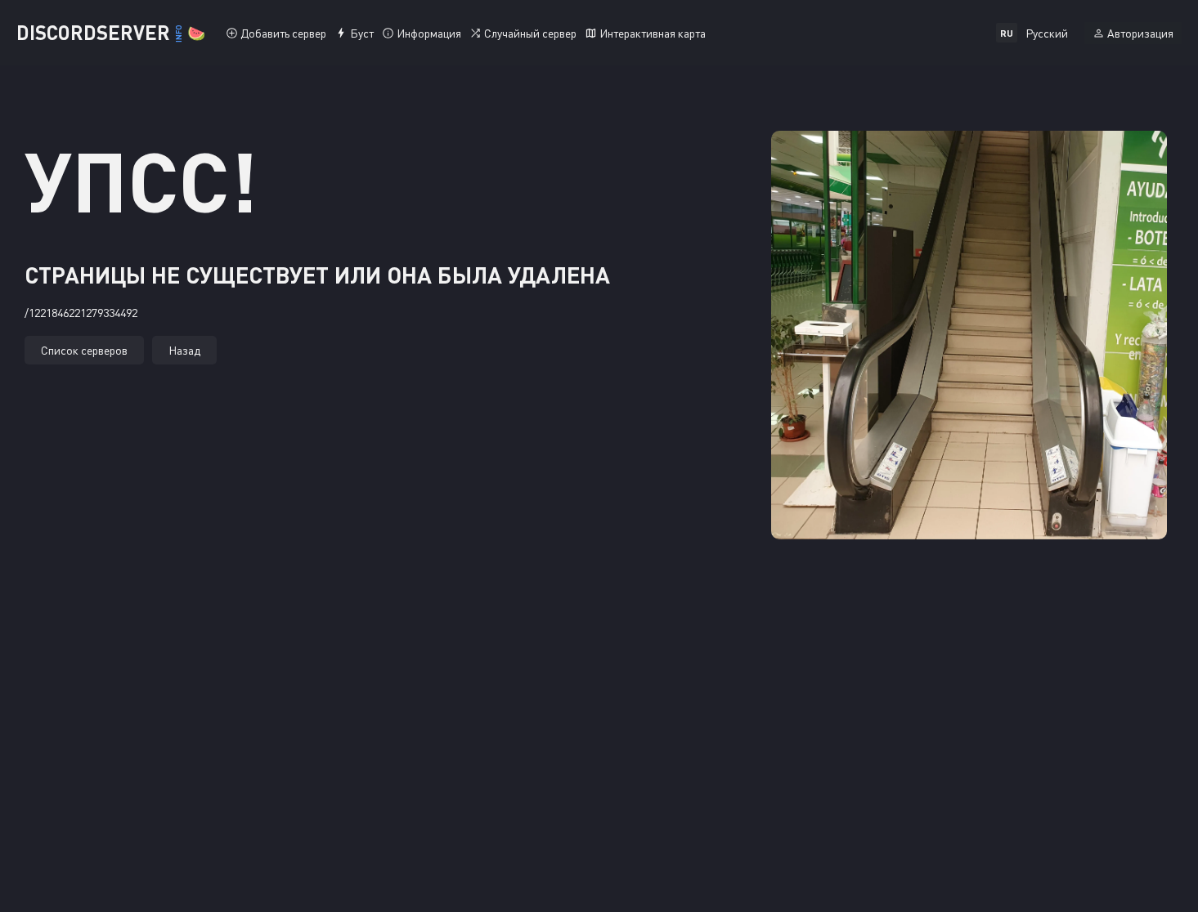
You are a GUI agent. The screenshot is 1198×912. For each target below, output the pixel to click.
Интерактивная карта (652, 33)
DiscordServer (110, 32)
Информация (429, 33)
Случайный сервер (530, 33)
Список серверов (84, 350)
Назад (184, 350)
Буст (362, 33)
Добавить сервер (283, 33)
